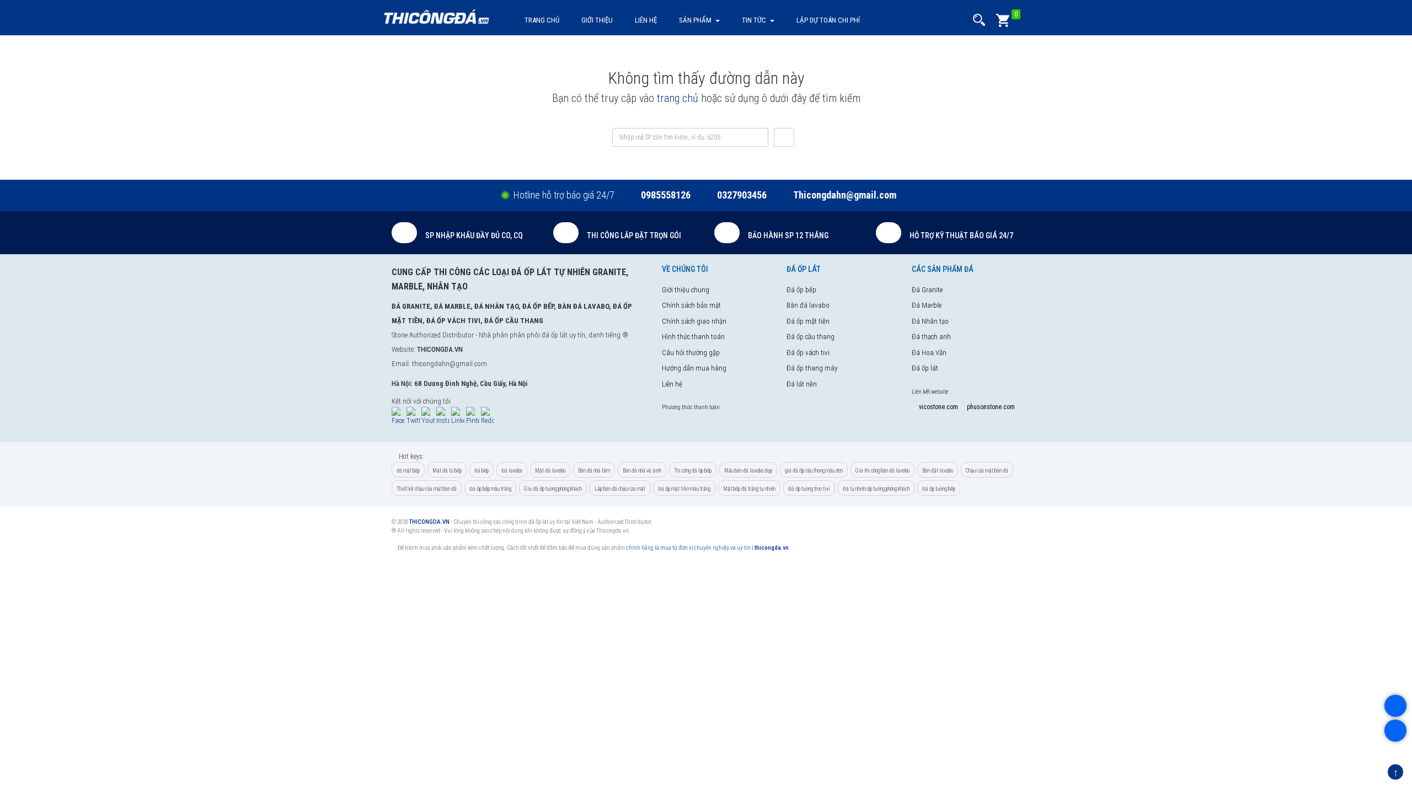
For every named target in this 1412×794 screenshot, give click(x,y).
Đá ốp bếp (801, 290)
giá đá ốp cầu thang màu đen (814, 471)
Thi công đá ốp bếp (693, 471)
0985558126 (666, 195)
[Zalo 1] (1395, 707)
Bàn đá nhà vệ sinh (642, 471)
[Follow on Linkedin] (457, 416)
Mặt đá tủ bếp (447, 471)
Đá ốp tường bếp (938, 489)
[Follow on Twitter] (413, 416)
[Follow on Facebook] (398, 416)
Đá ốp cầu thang (811, 336)
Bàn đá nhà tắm (594, 471)
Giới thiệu (597, 20)
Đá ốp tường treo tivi (809, 489)
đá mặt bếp (408, 471)
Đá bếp (481, 471)
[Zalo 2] (1395, 732)
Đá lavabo (511, 471)
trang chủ (677, 98)
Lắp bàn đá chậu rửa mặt (620, 489)
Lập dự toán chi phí (828, 20)
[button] (979, 20)
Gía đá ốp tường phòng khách (553, 489)
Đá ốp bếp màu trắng (490, 489)
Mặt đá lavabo (550, 471)
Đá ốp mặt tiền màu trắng (684, 489)
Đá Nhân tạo (930, 321)
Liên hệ (646, 20)
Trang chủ (542, 20)
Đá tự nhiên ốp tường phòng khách (876, 489)
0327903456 (742, 195)
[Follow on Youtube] (428, 416)
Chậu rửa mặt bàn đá (987, 471)
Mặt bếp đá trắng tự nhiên (749, 489)
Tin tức (754, 20)
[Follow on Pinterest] (472, 416)
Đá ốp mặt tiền (808, 321)
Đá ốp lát (925, 368)
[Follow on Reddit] (487, 416)
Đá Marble (927, 305)
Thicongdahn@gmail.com (844, 195)
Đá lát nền (802, 384)
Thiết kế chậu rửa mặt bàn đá (427, 489)
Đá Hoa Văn (929, 352)
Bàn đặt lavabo (937, 471)
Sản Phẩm (695, 20)
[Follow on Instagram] (443, 416)
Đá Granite (927, 290)
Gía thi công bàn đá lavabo (882, 471)
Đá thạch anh (931, 336)
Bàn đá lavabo (808, 305)
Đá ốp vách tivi (808, 352)
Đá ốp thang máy (812, 368)
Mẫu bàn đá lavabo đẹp (748, 471)
